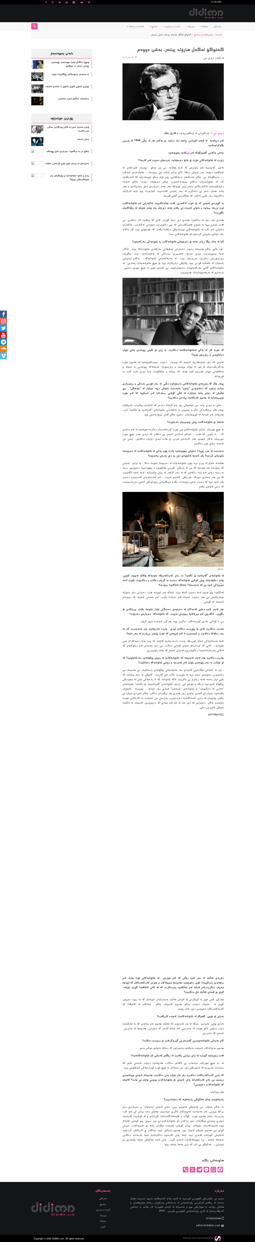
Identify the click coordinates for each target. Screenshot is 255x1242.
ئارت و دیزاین (172, 26)
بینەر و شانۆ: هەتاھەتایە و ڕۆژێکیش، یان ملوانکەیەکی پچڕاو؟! (69, 178)
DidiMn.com (58, 1238)
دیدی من (218, 133)
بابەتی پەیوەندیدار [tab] (61, 53)
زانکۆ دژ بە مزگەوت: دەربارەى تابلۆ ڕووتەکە (67, 151)
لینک (187, 153)
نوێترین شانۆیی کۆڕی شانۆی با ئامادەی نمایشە (67, 86)
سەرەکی (217, 26)
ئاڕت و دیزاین (103, 1210)
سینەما (204, 26)
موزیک (190, 26)
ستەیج (154, 26)
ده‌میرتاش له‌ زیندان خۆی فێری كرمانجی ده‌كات (67, 164)
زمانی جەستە (83, 139)
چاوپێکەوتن (207, 35)
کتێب (102, 1227)
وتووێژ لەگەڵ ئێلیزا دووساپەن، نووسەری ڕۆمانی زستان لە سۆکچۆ (70, 64)
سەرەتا (218, 35)
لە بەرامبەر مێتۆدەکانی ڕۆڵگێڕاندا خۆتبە (70, 74)
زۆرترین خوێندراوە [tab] (61, 118)
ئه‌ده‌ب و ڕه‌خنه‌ (136, 26)
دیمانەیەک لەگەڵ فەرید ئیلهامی (73, 99)
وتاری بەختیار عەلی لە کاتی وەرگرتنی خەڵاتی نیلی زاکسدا (68, 129)
